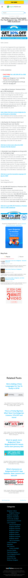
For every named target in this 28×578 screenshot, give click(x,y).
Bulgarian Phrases (14, 534)
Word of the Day (11, 558)
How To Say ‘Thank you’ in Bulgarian (13, 269)
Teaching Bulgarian (12, 552)
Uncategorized (11, 556)
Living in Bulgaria (12, 542)
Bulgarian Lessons (14, 530)
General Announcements (14, 520)
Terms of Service (16, 575)
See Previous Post (6, 500)
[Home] (14, 7)
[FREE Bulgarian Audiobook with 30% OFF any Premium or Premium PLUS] (14, 32)
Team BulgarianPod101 (13, 554)
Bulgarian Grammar (14, 528)
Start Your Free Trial (14, 238)
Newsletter (19, 225)
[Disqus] (14, 320)
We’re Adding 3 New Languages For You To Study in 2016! (14, 386)
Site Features (11, 546)
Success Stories (11, 550)
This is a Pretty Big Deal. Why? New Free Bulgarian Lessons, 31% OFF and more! (14, 414)
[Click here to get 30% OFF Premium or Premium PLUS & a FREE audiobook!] (14, 215)
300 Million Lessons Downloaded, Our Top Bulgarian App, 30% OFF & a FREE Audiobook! (14, 20)
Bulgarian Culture (12, 511)
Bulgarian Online (14, 532)
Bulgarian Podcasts (14, 536)
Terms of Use (14, 573)
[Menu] (2, 7)
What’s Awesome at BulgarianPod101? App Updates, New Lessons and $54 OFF (14, 472)
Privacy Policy (8, 575)
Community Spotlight (13, 518)
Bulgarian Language (12, 515)
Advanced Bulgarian (15, 524)
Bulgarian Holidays (14, 513)
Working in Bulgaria (12, 560)
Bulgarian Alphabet (14, 526)
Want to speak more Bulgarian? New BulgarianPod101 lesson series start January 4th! (14, 443)
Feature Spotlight (14, 548)
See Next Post (23, 500)
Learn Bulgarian (11, 522)
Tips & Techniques (14, 540)
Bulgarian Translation (13, 517)
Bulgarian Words (14, 538)
